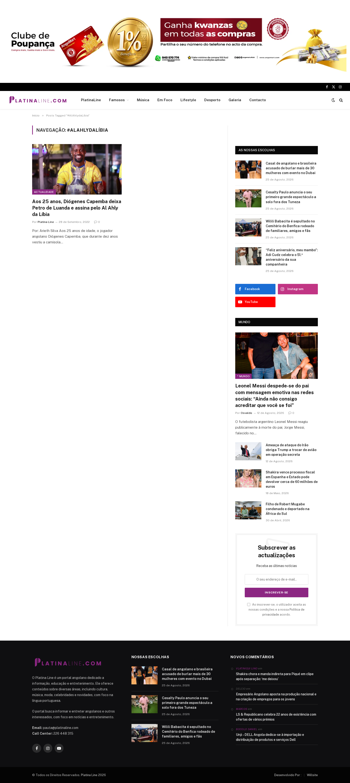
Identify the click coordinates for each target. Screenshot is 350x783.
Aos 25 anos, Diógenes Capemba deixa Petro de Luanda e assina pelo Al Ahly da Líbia (76, 208)
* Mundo (243, 376)
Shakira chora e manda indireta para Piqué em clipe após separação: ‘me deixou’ (275, 676)
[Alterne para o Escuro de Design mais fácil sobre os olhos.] (333, 100)
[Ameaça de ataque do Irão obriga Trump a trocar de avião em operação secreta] (248, 451)
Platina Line (46, 222)
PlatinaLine (91, 100)
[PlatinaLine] (38, 100)
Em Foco (164, 100)
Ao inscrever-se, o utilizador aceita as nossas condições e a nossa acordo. (277, 610)
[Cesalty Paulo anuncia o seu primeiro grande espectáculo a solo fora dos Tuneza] (248, 198)
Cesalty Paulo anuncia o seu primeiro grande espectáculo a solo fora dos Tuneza (291, 197)
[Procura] (340, 100)
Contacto (257, 100)
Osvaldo (246, 413)
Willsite (312, 775)
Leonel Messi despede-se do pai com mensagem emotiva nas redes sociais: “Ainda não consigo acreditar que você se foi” (274, 395)
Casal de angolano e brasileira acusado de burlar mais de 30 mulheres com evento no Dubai (291, 168)
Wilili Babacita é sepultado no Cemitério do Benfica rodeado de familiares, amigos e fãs (290, 226)
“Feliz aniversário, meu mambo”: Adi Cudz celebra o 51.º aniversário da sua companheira (292, 257)
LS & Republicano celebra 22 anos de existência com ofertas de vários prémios (276, 717)
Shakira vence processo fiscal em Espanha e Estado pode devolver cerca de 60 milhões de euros (292, 479)
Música (143, 100)
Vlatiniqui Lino (246, 668)
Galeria (235, 100)
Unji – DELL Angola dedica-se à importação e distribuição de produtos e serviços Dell (270, 737)
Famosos (117, 100)
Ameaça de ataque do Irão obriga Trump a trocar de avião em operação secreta (291, 450)
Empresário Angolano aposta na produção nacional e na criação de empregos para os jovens (276, 696)
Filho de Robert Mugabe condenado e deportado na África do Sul (288, 509)
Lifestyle (188, 100)
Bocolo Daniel (246, 729)
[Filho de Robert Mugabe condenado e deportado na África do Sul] (248, 510)
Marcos (241, 709)
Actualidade (44, 192)
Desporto (212, 100)
